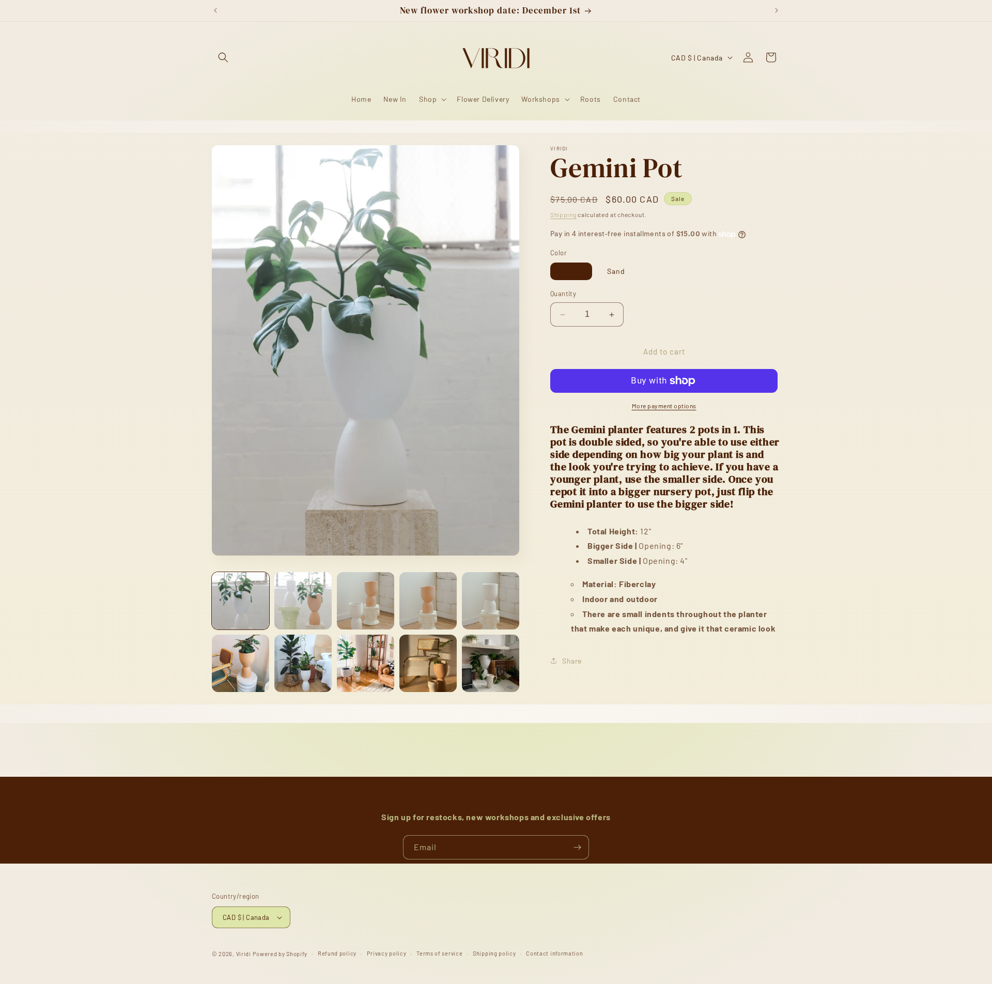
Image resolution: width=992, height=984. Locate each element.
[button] (223, 57)
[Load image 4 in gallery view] (428, 600)
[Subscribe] (577, 847)
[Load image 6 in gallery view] (240, 663)
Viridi (243, 953)
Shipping (563, 214)
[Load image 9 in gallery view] (428, 663)
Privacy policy (387, 953)
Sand (616, 271)
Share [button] (572, 660)
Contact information (554, 953)
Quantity (563, 294)
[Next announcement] (776, 10)
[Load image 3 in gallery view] (365, 600)
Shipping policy (494, 953)
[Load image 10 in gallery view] (490, 663)
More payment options (664, 405)
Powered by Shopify (280, 953)
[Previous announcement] (215, 10)
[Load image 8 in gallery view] (365, 663)
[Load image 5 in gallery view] (490, 600)
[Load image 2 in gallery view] (303, 600)
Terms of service (439, 953)
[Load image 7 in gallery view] (303, 663)
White (571, 271)
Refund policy (337, 953)
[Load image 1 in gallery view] (240, 600)
